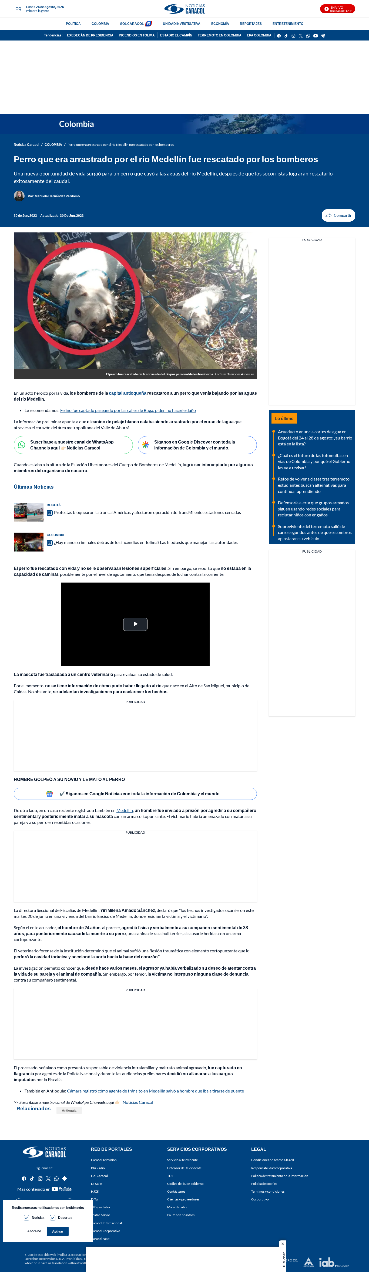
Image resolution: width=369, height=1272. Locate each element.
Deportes (65, 1218)
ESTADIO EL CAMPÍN (176, 35)
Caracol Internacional (106, 1223)
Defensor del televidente (184, 1168)
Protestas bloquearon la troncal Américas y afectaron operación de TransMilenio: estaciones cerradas (147, 512)
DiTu (94, 1199)
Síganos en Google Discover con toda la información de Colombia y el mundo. (194, 445)
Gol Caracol (99, 1176)
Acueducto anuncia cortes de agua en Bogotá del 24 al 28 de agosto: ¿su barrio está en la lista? (315, 437)
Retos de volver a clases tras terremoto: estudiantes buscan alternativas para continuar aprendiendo (314, 484)
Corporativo (260, 1199)
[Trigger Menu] (18, 9)
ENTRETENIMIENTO (288, 24)
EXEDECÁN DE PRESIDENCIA (90, 35)
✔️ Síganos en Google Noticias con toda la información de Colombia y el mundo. (140, 793)
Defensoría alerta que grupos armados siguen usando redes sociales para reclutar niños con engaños (313, 508)
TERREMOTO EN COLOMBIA (219, 35)
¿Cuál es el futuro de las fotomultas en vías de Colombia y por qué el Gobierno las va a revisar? (314, 461)
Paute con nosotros (180, 1215)
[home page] (184, 8)
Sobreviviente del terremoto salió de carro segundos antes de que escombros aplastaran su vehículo (315, 532)
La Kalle (96, 1184)
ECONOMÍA (220, 24)
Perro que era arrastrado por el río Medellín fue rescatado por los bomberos (121, 145)
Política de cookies (264, 1184)
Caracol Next (100, 1239)
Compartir (338, 215)
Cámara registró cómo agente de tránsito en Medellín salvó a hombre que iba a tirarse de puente (155, 1090)
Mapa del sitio (177, 1207)
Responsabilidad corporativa (271, 1168)
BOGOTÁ (54, 505)
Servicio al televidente (182, 1160)
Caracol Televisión (104, 1160)
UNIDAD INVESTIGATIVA (181, 24)
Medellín (124, 810)
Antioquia (69, 1110)
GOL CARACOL (132, 24)
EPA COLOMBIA (259, 35)
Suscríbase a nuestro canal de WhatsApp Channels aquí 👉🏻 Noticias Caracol (72, 445)
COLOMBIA (100, 24)
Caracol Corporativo (105, 1231)
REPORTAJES (251, 24)
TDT (170, 1176)
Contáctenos (176, 1191)
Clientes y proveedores (183, 1199)
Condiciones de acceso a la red (272, 1160)
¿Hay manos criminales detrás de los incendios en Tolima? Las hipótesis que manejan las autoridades (146, 542)
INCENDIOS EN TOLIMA (137, 35)
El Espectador (100, 1207)
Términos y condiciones (267, 1191)
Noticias (38, 1218)
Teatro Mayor (100, 1215)
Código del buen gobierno (185, 1184)
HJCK (95, 1191)
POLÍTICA (73, 24)
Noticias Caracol (26, 145)
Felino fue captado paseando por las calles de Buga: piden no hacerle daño (128, 410)
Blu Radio (98, 1168)
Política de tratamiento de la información (279, 1176)
